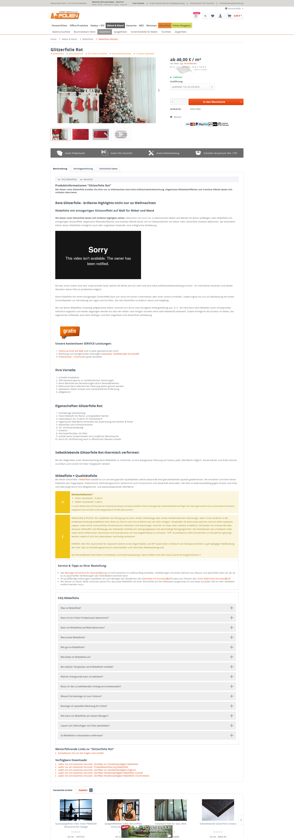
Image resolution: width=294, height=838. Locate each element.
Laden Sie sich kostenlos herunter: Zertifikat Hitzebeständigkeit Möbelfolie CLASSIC (100, 772)
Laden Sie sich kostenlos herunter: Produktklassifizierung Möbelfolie (92, 767)
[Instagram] (196, 16)
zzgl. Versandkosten (188, 63)
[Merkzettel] (212, 16)
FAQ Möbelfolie (69, 179)
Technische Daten (108, 168)
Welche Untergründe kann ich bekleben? (82, 676)
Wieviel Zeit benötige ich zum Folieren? (81, 696)
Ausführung (176, 81)
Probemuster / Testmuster (72, 356)
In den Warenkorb (214, 102)
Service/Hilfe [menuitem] (234, 8)
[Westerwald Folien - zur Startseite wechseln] (65, 15)
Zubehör (85, 790)
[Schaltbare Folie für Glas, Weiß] (171, 810)
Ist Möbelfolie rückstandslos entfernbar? (82, 735)
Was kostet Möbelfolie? (73, 637)
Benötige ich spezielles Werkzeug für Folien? (84, 705)
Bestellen (88, 179)
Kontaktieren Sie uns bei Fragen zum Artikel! (80, 753)
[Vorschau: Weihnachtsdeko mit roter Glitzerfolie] (60, 134)
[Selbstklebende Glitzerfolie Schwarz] (218, 810)
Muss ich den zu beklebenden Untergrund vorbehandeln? (91, 686)
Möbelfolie (84, 479)
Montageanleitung (83, 168)
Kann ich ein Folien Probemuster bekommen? (85, 617)
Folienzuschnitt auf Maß (71, 350)
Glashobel (107, 353)
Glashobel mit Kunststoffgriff (157, 578)
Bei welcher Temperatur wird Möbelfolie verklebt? (87, 666)
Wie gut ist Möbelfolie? (73, 647)
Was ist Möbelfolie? (71, 607)
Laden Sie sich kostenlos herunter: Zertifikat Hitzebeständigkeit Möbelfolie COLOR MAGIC (103, 775)
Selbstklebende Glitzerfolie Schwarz (218, 823)
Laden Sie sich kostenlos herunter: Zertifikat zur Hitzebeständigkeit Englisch (96, 769)
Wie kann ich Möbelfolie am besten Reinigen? (84, 715)
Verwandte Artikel (62, 790)
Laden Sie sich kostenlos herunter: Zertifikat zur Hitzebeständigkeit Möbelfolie (97, 764)
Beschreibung (60, 168)
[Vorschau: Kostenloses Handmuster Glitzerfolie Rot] (101, 134)
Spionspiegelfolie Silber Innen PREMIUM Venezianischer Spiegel (76, 825)
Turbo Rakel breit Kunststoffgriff (213, 578)
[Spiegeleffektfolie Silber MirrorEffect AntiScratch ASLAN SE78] (123, 810)
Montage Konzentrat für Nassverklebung (86, 572)
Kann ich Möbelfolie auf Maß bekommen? (83, 627)
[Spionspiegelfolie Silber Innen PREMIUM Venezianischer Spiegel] (76, 810)
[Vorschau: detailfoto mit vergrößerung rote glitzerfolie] (80, 134)
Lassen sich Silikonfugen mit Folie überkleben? (85, 725)
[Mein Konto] (221, 16)
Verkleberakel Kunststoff (125, 353)
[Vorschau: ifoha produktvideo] (121, 134)
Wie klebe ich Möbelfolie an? (76, 656)
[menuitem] (196, 16)
